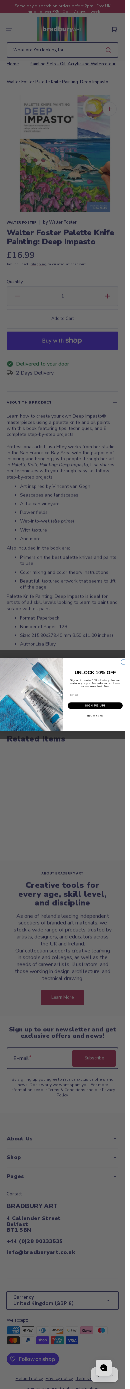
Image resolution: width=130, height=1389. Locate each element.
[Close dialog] (123, 662)
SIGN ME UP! (95, 705)
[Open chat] (104, 1368)
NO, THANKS (95, 715)
